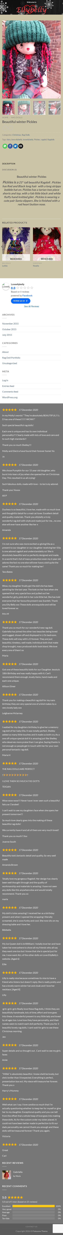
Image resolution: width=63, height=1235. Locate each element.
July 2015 (7, 334)
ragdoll (44, 139)
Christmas (16, 135)
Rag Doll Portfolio (11, 357)
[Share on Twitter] (15, 146)
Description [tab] (8, 164)
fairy (9, 139)
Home (5, 117)
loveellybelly (28, 139)
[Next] (56, 59)
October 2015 (9, 329)
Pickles (37, 139)
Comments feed (10, 391)
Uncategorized (9, 363)
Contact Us (31, 1226)
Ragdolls (51, 139)
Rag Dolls (16, 117)
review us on (19, 300)
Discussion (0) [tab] (9, 170)
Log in (5, 380)
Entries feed (8, 386)
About (5, 351)
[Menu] (4, 9)
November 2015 (10, 323)
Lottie (4, 266)
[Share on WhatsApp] (4, 146)
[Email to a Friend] (20, 146)
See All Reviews (31, 306)
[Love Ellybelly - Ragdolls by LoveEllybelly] (31, 9)
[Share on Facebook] (10, 146)
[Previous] (7, 59)
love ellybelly (16, 139)
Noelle (36, 266)
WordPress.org (9, 397)
